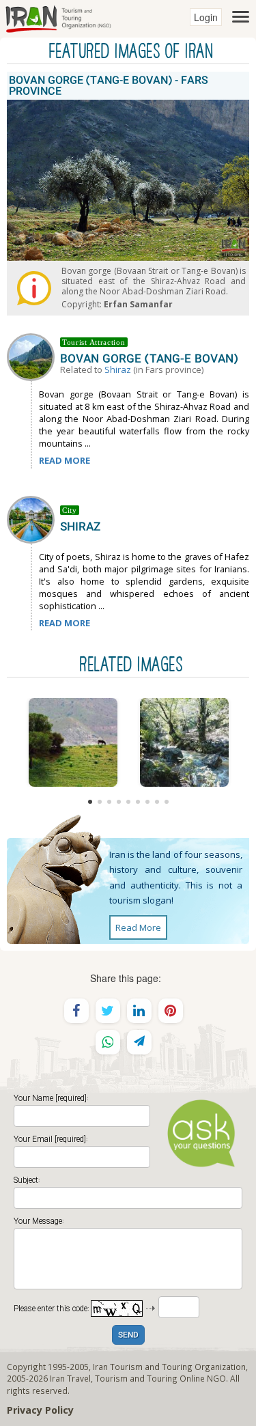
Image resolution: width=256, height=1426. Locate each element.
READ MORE (64, 460)
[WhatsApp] (108, 1042)
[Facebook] (76, 1010)
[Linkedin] (139, 1010)
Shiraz (117, 369)
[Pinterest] (170, 1010)
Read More (138, 927)
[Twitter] (108, 1010)
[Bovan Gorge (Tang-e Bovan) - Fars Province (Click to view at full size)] (72, 742)
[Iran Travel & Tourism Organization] (58, 17)
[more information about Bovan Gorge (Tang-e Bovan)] (33, 356)
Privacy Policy (40, 1409)
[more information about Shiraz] (33, 518)
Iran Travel (70, 1378)
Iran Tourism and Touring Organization (169, 1366)
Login (206, 17)
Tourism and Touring (136, 1378)
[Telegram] (139, 1042)
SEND (128, 1335)
